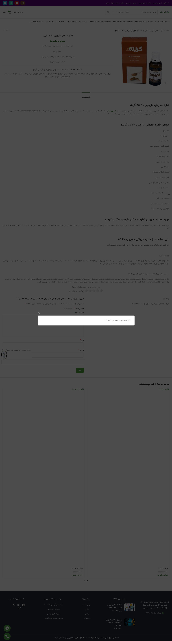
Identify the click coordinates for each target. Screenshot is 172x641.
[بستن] (39, 313)
